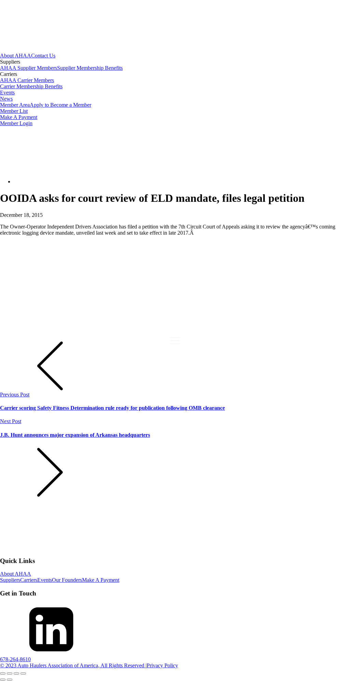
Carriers (28, 580)
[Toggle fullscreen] (9, 673)
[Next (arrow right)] (9, 680)
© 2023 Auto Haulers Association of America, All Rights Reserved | (73, 665)
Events (7, 92)
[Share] (16, 673)
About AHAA (15, 55)
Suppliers (10, 580)
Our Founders (67, 580)
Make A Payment (18, 117)
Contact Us (43, 55)
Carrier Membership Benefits (31, 86)
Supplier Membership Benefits (90, 68)
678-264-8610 (15, 659)
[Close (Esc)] (23, 673)
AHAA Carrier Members (27, 80)
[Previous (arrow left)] (2, 680)
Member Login (16, 123)
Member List (14, 111)
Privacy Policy (162, 665)
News (6, 99)
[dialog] (175, 90)
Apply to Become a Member (60, 105)
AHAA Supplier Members (28, 68)
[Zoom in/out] (2, 673)
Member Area (15, 105)
